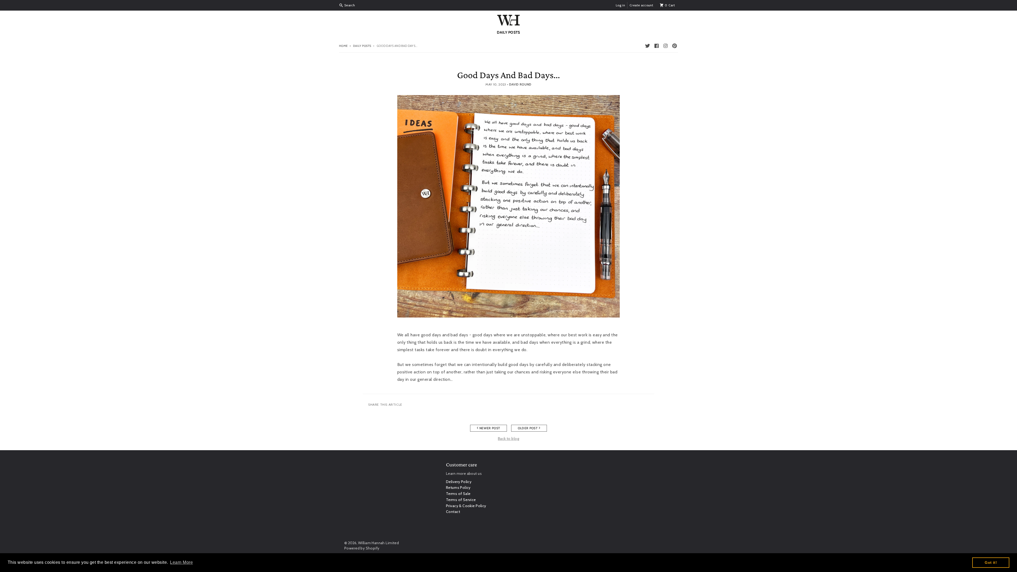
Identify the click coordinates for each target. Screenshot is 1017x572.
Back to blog (508, 438)
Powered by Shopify (362, 548)
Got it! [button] (991, 562)
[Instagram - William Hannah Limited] (665, 45)
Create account (641, 5)
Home (343, 46)
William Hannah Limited (378, 542)
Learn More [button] (181, 562)
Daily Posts (362, 46)
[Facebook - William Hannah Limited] (656, 45)
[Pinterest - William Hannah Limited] (674, 45)
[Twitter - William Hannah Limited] (647, 45)
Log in (620, 5)
